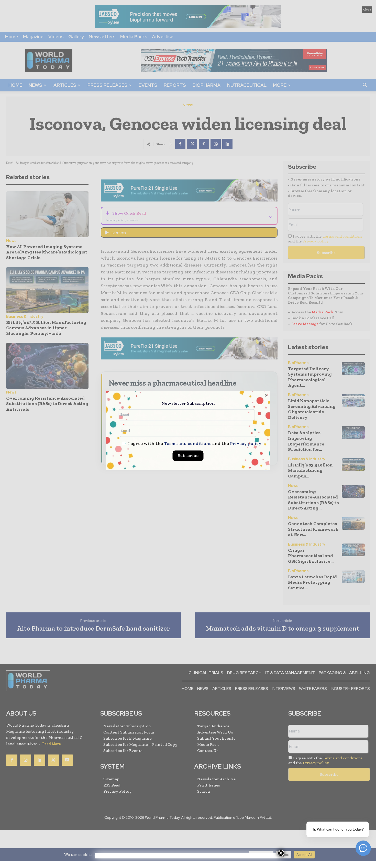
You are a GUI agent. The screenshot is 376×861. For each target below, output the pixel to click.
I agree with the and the (194, 443)
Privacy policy (245, 443)
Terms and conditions (187, 443)
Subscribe (188, 455)
